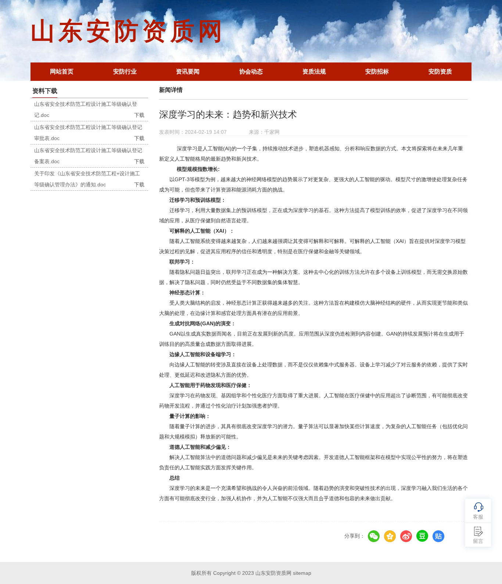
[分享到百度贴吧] (438, 536)
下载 (139, 115)
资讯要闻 (188, 71)
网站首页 (61, 71)
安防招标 (377, 71)
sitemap (302, 573)
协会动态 (251, 71)
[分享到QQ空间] (390, 536)
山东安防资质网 (128, 31)
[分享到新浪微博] (406, 536)
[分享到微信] (373, 536)
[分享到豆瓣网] (422, 536)
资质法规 (314, 71)
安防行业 (125, 71)
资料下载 (44, 90)
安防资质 (440, 71)
